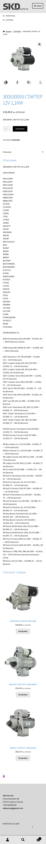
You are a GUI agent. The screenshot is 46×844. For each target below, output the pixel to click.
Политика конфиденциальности (17, 827)
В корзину (20, 128)
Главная (8, 31)
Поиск (23, 840)
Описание (7, 152)
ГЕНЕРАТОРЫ (10, 16)
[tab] (23, 152)
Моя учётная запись (7, 840)
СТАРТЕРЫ (9, 20)
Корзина (35, 837)
